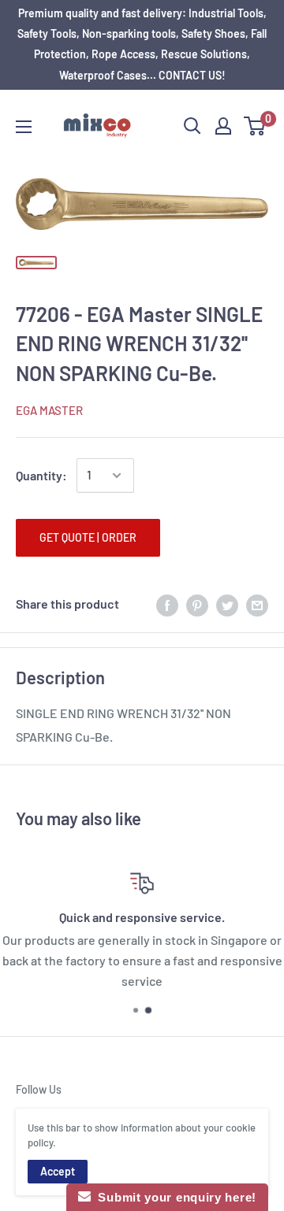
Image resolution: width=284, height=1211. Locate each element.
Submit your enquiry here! (173, 1197)
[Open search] (192, 126)
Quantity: (41, 475)
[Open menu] (24, 126)
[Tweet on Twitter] (227, 604)
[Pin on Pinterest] (197, 604)
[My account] (223, 126)
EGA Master (49, 410)
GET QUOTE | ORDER (87, 537)
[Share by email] (257, 604)
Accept (57, 1171)
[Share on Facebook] (167, 604)
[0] (255, 126)
